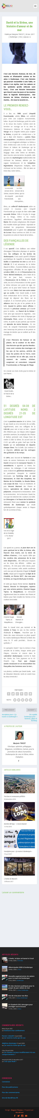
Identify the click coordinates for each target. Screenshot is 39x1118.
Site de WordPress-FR (10, 1098)
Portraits (20, 961)
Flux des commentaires (11, 1092)
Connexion (6, 1082)
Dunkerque (13, 37)
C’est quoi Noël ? (10, 1061)
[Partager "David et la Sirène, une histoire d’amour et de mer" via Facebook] (8, 694)
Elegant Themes (17, 1110)
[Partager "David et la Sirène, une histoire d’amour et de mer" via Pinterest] (22, 694)
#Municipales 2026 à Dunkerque (20, 967)
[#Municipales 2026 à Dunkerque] (4, 968)
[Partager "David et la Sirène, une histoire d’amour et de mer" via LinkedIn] (26, 694)
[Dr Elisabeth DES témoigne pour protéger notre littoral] (4, 1006)
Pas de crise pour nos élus (18, 996)
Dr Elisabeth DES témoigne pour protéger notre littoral (20, 1005)
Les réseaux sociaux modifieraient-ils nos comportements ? (18, 1053)
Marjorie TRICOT (18, 34)
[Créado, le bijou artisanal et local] (4, 960)
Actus (19, 969)
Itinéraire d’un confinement (14, 1030)
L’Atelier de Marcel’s (10, 879)
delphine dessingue (9, 1043)
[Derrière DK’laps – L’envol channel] (19, 811)
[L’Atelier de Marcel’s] (19, 866)
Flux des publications (10, 1087)
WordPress (20, 1112)
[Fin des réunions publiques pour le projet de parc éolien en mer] (4, 987)
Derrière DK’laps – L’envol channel (15, 824)
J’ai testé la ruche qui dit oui (14, 1038)
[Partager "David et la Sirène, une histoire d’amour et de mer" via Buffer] (30, 694)
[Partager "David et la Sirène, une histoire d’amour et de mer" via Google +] (17, 694)
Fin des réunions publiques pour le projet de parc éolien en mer (21, 987)
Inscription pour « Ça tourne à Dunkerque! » (18, 851)
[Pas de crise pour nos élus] (4, 997)
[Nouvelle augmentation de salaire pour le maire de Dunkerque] (4, 977)
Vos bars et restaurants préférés (14, 796)
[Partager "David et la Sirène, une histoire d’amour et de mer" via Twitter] (13, 694)
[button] (9, 188)
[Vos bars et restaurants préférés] (19, 784)
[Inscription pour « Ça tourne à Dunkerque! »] (19, 838)
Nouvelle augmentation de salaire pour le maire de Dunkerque (21, 977)
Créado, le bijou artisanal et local (21, 958)
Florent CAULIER (8, 1036)
